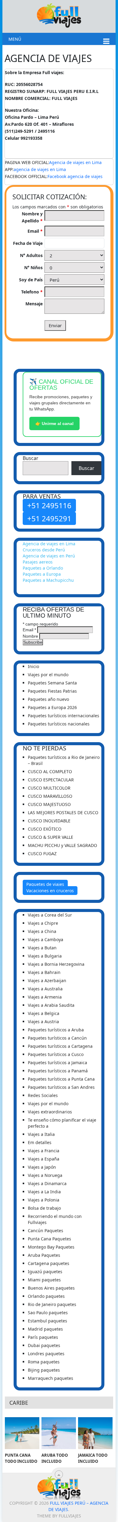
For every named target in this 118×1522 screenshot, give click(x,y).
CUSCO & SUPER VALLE (50, 837)
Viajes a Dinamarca (47, 1183)
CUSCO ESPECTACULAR (51, 780)
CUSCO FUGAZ (42, 853)
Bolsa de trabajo (44, 1208)
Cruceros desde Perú (44, 550)
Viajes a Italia (41, 1134)
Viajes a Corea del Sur (50, 915)
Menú (14, 39)
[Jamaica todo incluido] (95, 1433)
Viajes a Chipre (43, 923)
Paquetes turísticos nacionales (59, 724)
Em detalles (39, 1142)
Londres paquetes (46, 1353)
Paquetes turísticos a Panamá (58, 1071)
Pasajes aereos (38, 562)
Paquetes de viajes (45, 884)
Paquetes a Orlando (43, 568)
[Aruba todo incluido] (58, 1433)
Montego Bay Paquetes (51, 1247)
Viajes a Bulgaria (45, 956)
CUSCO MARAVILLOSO (50, 796)
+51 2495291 (49, 518)
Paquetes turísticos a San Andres (61, 1087)
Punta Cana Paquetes (49, 1239)
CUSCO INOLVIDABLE (49, 821)
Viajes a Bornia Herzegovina (56, 964)
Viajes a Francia (43, 1150)
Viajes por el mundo (48, 674)
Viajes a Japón (42, 1167)
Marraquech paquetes (50, 1378)
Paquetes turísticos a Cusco (56, 1054)
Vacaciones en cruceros (50, 890)
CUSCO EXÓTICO (44, 829)
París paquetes (43, 1337)
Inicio (33, 666)
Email (35, 231)
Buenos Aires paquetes (51, 1288)
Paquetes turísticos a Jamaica (57, 1062)
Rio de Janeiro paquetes (52, 1304)
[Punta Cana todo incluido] (22, 1433)
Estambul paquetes (47, 1321)
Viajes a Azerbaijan (47, 980)
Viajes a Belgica (43, 1013)
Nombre (30, 636)
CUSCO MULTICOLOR (49, 788)
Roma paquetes (44, 1362)
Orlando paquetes (46, 1296)
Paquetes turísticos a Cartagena (60, 1046)
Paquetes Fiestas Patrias (52, 691)
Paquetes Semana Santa (52, 683)
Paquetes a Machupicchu (48, 580)
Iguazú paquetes (45, 1271)
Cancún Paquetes (45, 1230)
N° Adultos (31, 255)
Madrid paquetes (45, 1329)
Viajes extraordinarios (50, 1112)
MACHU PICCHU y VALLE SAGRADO (62, 845)
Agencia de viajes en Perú (49, 556)
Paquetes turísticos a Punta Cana (61, 1079)
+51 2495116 (49, 505)
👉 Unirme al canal (54, 423)
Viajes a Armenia (45, 997)
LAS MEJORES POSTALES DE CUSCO (63, 812)
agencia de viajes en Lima (40, 169)
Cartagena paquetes (48, 1263)
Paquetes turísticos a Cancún (57, 1038)
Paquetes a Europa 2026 (52, 707)
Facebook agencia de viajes (75, 176)
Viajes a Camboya (45, 939)
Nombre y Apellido (32, 217)
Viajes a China (42, 931)
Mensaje (34, 304)
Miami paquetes (44, 1280)
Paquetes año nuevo (48, 699)
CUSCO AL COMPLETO (50, 771)
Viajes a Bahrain (44, 972)
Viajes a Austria (43, 1021)
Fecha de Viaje (28, 243)
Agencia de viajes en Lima (75, 162)
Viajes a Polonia (43, 1200)
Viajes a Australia (45, 989)
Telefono (32, 292)
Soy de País (31, 280)
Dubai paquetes (44, 1345)
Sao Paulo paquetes (48, 1312)
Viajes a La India (44, 1192)
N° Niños (33, 267)
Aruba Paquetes (44, 1255)
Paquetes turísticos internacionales (63, 715)
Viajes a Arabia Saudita (51, 1005)
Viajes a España (43, 1159)
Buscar (30, 458)
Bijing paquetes (44, 1370)
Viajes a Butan (42, 948)
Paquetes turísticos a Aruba (56, 1030)
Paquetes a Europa (42, 574)
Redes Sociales (43, 1095)
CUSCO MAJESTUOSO (49, 804)
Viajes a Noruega (45, 1175)
